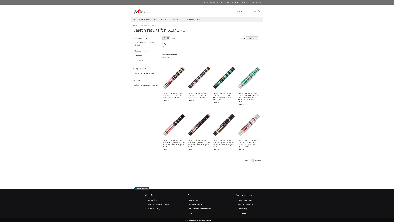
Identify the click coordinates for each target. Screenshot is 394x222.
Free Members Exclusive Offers (200, 209)
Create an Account (233, 2)
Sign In (221, 2)
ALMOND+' (166, 57)
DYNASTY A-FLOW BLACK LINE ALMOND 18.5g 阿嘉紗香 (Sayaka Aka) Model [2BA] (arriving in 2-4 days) (249, 143)
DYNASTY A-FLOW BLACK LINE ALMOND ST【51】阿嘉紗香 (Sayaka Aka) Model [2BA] (198, 95)
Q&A (190, 213)
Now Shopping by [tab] (140, 38)
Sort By (242, 38)
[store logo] (142, 11)
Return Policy (242, 209)
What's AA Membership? (197, 204)
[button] (255, 2)
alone (164, 47)
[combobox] (245, 11)
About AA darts (152, 200)
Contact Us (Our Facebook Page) (158, 204)
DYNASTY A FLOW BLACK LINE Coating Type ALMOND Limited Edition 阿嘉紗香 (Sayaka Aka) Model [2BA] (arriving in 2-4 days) (248, 97)
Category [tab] (138, 56)
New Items (141, 60)
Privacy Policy (242, 213)
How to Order (194, 200)
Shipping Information (245, 204)
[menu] (197, 19)
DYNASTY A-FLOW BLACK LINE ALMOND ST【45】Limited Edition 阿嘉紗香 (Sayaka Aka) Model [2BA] (223, 96)
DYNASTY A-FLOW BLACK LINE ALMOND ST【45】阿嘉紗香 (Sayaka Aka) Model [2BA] (173, 95)
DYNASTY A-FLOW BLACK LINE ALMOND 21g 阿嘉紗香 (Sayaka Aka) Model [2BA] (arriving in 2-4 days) (223, 143)
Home (135, 25)
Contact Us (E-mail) (153, 209)
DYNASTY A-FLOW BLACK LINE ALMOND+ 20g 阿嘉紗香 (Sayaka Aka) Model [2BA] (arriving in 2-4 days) (174, 143)
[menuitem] (138, 19)
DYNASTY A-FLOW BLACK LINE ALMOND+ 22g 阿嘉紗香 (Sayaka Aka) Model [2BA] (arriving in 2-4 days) (199, 143)
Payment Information (245, 200)
